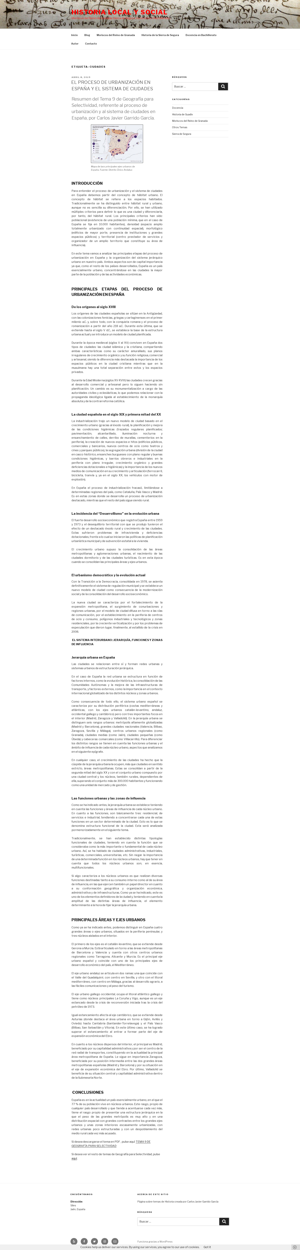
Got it (207, 1247)
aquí (74, 1158)
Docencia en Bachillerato (201, 35)
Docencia (177, 107)
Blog (87, 35)
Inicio (74, 35)
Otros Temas (179, 127)
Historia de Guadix (182, 114)
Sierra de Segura (181, 133)
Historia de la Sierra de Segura (160, 35)
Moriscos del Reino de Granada (116, 35)
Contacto (91, 43)
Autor (74, 43)
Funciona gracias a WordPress (155, 1241)
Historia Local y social (120, 12)
